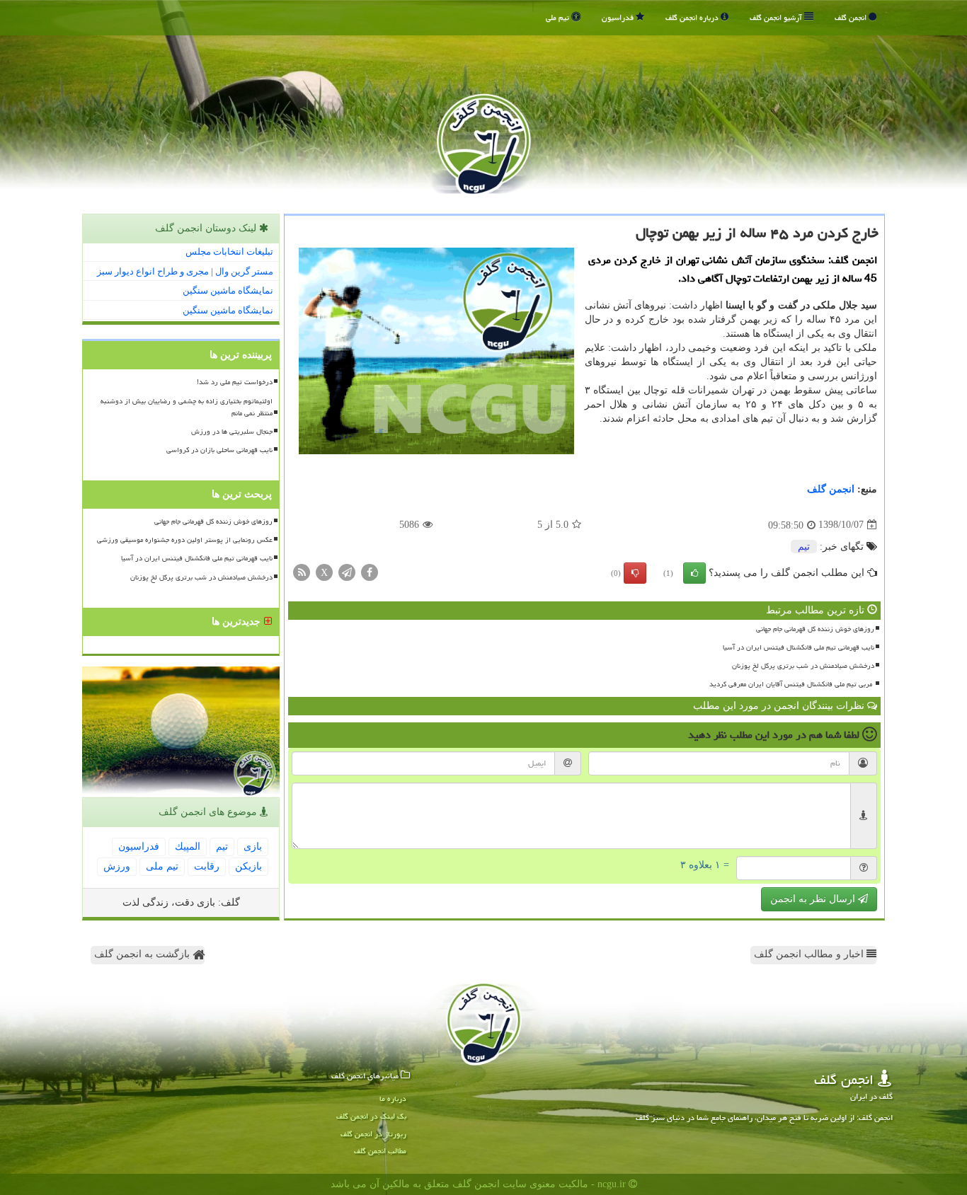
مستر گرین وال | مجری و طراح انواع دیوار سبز (185, 271)
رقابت (206, 866)
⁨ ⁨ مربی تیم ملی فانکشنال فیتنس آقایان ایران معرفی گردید (790, 684)
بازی (253, 846)
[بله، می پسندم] (694, 573)
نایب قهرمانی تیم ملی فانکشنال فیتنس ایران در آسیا (798, 647)
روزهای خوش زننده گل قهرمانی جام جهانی (815, 629)
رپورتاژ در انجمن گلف (373, 1133)
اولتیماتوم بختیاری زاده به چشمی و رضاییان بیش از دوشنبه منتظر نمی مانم (187, 407)
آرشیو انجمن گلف (777, 17)
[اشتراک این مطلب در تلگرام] (347, 571)
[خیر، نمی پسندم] (635, 573)
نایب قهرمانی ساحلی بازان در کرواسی (219, 450)
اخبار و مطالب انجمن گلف (810, 954)
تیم (804, 546)
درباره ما (392, 1098)
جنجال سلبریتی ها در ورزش (232, 432)
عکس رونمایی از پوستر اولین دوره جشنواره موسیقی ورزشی (185, 540)
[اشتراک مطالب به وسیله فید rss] (301, 571)
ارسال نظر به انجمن (814, 899)
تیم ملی (558, 17)
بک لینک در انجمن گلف (371, 1116)
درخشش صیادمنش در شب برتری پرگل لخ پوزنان (803, 666)
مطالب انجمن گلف (380, 1150)
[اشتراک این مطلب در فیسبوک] (369, 571)
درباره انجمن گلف (693, 17)
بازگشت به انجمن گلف (143, 954)
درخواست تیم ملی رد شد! (235, 382)
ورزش (116, 866)
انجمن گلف (852, 17)
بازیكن (248, 866)
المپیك (187, 846)
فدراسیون (619, 17)
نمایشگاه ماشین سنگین (228, 290)
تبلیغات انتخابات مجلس (229, 251)
